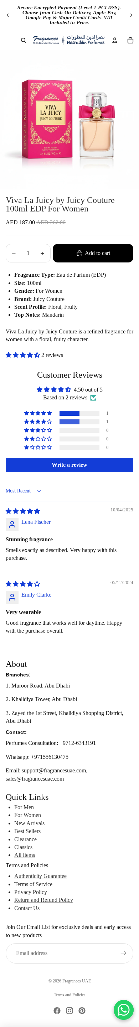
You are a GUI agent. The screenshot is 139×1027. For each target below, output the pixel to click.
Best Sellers (27, 831)
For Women (27, 815)
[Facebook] (57, 1010)
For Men (24, 807)
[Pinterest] (82, 1010)
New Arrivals (29, 823)
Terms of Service (33, 884)
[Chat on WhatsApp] (124, 1010)
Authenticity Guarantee (40, 876)
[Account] (115, 40)
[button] (23, 355)
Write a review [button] (69, 465)
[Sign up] (123, 953)
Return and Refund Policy (43, 900)
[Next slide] (131, 15)
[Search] (23, 40)
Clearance (25, 839)
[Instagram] (69, 1010)
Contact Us (27, 908)
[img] (23, 511)
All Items (24, 855)
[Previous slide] (8, 15)
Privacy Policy (30, 892)
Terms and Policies (70, 994)
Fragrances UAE (76, 981)
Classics (23, 847)
